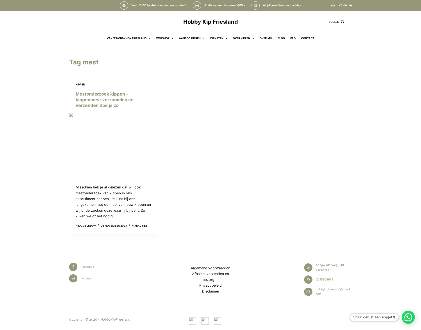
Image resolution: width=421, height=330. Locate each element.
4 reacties (139, 225)
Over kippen (241, 38)
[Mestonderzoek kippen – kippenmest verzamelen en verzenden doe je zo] (114, 146)
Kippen (80, 84)
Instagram (87, 278)
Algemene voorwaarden (210, 268)
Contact (307, 38)
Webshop (162, 38)
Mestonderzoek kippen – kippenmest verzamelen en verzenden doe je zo (105, 99)
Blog (281, 38)
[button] (408, 317)
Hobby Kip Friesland (210, 21)
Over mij (266, 38)
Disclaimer (210, 291)
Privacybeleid (210, 285)
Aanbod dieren (190, 38)
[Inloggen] (333, 5)
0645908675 (324, 279)
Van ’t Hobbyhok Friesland (127, 38)
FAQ (293, 38)
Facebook (87, 266)
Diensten (216, 38)
